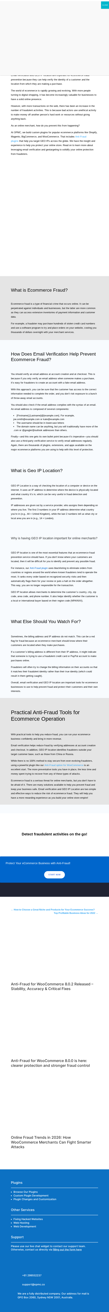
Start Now (54, 875)
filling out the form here (67, 1249)
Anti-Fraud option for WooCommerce (63, 765)
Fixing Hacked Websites (28, 1219)
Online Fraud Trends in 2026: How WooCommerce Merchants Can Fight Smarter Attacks (51, 1142)
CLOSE (105, 5)
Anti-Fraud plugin (39, 568)
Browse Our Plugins (25, 1191)
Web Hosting (21, 1222)
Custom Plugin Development (31, 1195)
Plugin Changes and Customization (34, 1199)
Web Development (24, 1226)
